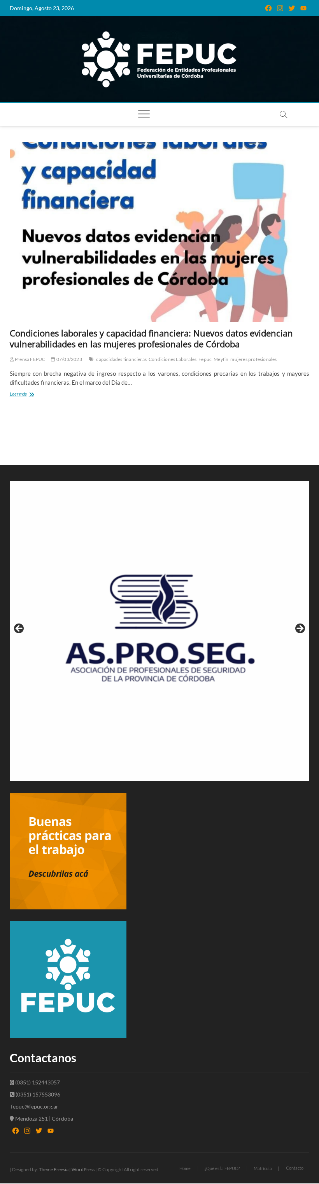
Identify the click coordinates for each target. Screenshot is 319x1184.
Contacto (294, 1167)
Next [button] (299, 629)
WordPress (83, 1169)
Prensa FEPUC (30, 359)
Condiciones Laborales (172, 359)
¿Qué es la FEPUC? (222, 1168)
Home (185, 1168)
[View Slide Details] (160, 631)
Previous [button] (19, 629)
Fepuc (205, 359)
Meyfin (221, 359)
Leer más (34, 395)
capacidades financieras (121, 359)
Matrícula (263, 1168)
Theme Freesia (53, 1169)
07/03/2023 (69, 359)
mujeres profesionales (253, 359)
